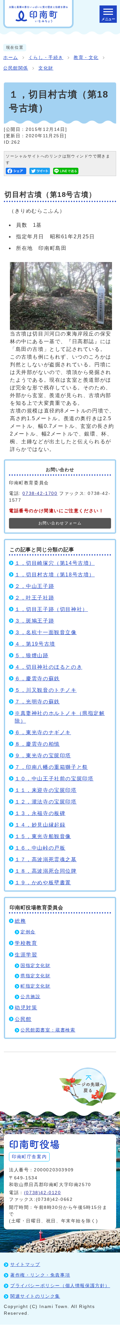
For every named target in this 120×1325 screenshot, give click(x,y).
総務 (20, 921)
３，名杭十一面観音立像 (46, 632)
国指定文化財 (35, 965)
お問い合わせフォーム (60, 523)
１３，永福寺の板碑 (40, 813)
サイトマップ (25, 1264)
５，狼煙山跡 (32, 655)
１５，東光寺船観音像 (43, 836)
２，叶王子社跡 (34, 597)
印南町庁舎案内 (29, 1156)
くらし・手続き (45, 57)
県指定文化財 (35, 975)
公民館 (23, 1019)
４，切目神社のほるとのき (48, 667)
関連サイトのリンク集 (35, 1296)
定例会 (28, 932)
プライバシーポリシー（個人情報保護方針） (60, 1285)
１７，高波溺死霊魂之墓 (46, 859)
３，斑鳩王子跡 (34, 621)
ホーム (10, 57)
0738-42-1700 (39, 493)
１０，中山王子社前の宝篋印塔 (54, 778)
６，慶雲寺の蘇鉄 (37, 678)
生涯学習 (26, 954)
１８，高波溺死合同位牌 (46, 871)
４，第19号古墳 (35, 644)
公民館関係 (15, 68)
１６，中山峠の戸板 (40, 848)
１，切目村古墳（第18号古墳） (55, 574)
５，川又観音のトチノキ (46, 690)
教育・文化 (86, 57)
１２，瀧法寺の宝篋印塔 (46, 801)
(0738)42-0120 (42, 1192)
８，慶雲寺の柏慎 (37, 744)
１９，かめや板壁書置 (43, 882)
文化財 (45, 68)
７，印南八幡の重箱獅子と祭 (51, 767)
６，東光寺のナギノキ (43, 732)
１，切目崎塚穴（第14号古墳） (55, 563)
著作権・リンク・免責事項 (40, 1275)
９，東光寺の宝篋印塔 (43, 755)
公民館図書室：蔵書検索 (48, 1030)
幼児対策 (26, 1007)
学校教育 (26, 943)
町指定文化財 (35, 986)
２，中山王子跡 (34, 586)
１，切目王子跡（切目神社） (51, 609)
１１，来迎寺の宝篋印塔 (46, 790)
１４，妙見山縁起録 (40, 825)
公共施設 (30, 996)
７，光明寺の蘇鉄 (37, 701)
